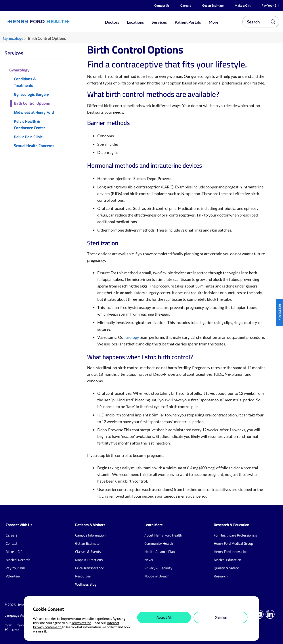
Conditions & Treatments (25, 82)
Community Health (158, 543)
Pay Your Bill (270, 5)
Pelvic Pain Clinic (28, 137)
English (8, 625)
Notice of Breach (156, 576)
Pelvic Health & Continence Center (29, 124)
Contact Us (161, 5)
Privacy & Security (158, 568)
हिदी (6, 629)
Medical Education (227, 559)
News (148, 559)
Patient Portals (188, 22)
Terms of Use (81, 623)
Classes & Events (88, 551)
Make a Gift (242, 5)
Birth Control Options (32, 103)
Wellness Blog (85, 584)
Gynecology (13, 38)
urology (133, 337)
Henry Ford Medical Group (233, 543)
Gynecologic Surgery (31, 94)
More (213, 22)
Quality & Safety (226, 568)
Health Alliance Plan (159, 551)
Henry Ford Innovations (231, 551)
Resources (83, 576)
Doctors (112, 22)
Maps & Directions (89, 559)
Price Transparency (89, 568)
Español (21, 625)
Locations (135, 22)
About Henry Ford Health (163, 535)
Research (221, 576)
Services (159, 22)
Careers (185, 5)
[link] (52, 21)
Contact (11, 543)
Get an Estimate (213, 5)
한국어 (15, 629)
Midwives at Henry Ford (34, 112)
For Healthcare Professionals (235, 535)
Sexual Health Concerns (34, 146)
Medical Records (18, 559)
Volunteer (13, 576)
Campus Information (90, 535)
